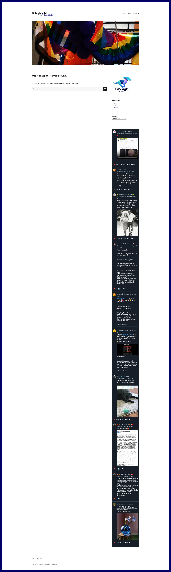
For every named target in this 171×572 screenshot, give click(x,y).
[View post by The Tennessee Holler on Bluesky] (125, 148)
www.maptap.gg (122, 298)
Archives (114, 117)
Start (124, 14)
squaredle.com (127, 334)
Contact (136, 14)
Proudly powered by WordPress (48, 564)
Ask (129, 14)
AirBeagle (34, 564)
